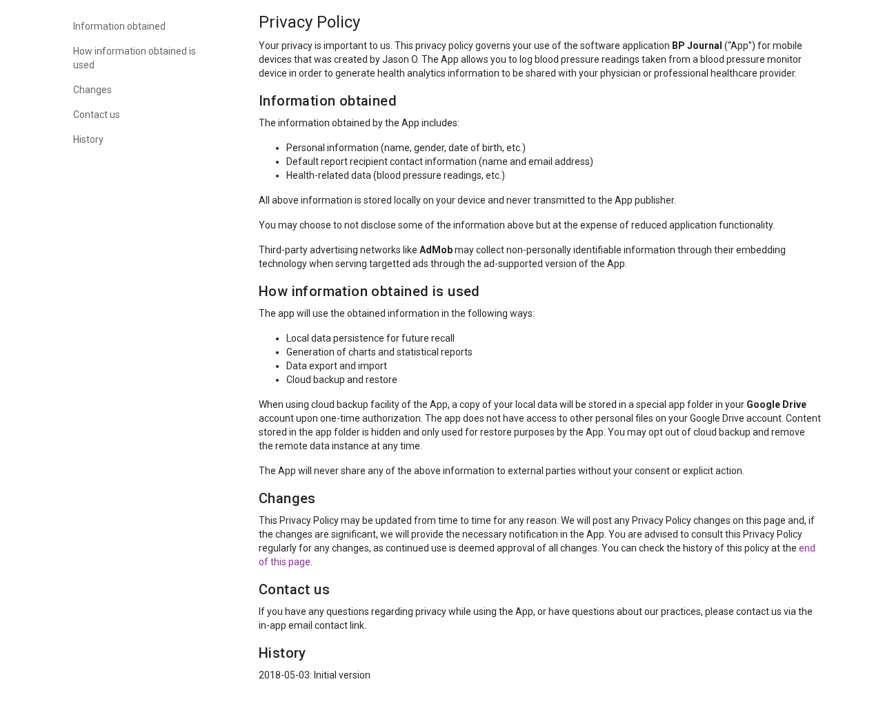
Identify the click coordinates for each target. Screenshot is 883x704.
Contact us (96, 114)
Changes (92, 89)
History (88, 139)
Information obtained (119, 26)
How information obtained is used (134, 58)
